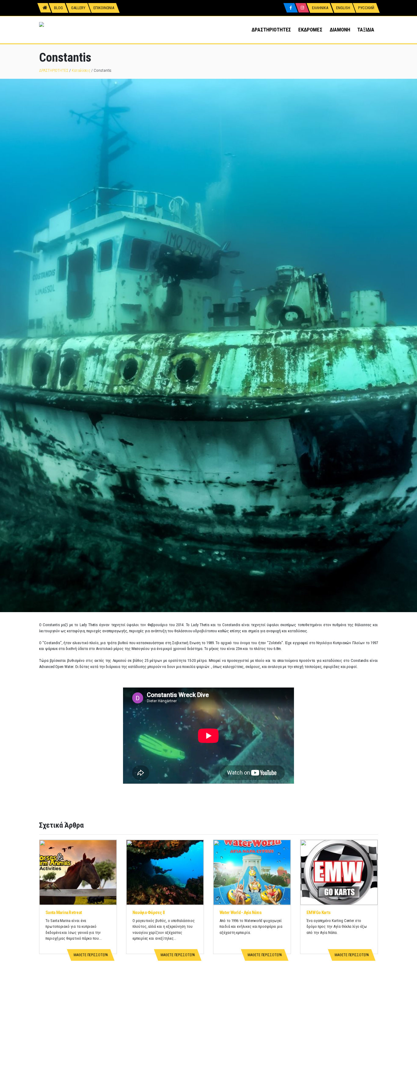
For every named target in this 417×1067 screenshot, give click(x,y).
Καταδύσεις (81, 70)
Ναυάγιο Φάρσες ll (148, 912)
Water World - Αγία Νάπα (240, 912)
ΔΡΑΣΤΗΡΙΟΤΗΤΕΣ (271, 30)
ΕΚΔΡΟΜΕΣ (310, 30)
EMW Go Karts (318, 912)
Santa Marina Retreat (63, 912)
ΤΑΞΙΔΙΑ (365, 30)
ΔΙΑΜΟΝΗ (340, 30)
